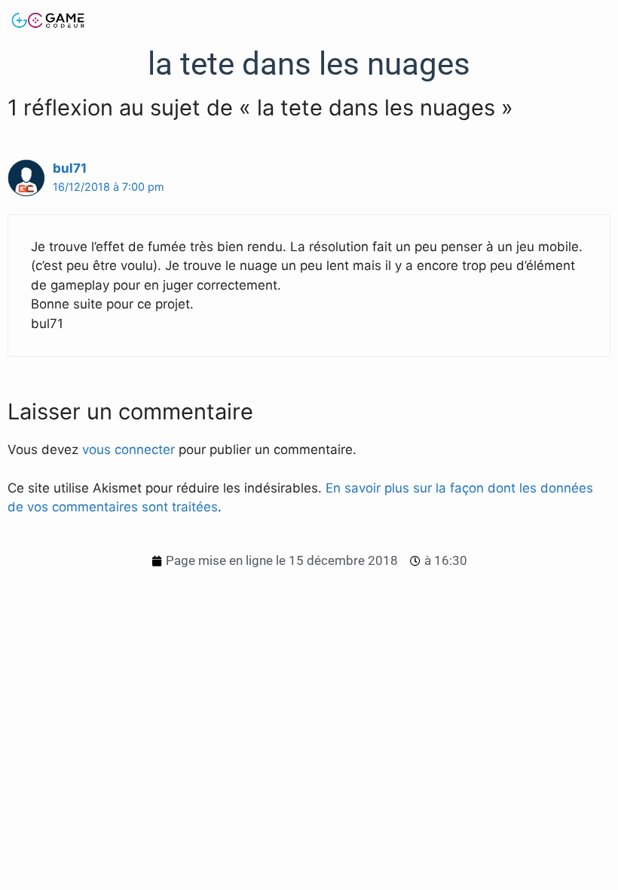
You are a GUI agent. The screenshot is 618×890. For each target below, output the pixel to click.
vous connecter (128, 449)
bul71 (70, 168)
